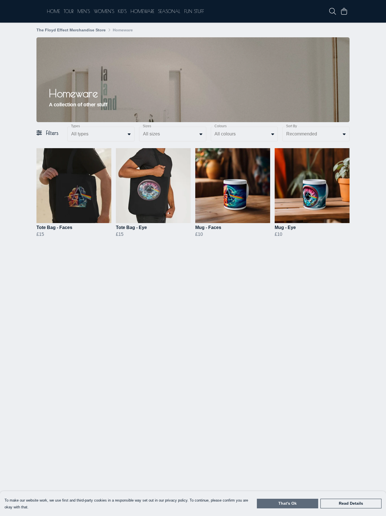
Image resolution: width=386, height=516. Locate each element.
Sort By (291, 126)
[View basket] (344, 11)
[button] (129, 134)
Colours (220, 126)
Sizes (147, 126)
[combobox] (101, 134)
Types (75, 126)
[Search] (332, 11)
